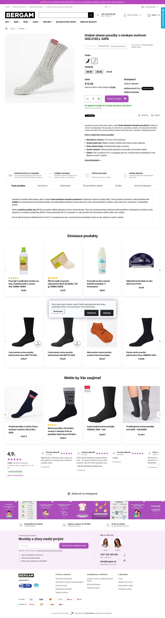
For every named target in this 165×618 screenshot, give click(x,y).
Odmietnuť (91, 313)
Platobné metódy (93, 588)
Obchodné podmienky (64, 579)
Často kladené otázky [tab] (93, 185)
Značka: (136, 47)
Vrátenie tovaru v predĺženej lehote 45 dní (100, 580)
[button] (160, 270)
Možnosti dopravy (93, 584)
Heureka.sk (46, 467)
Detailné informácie (92, 160)
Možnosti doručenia (131, 92)
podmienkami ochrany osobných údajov (49, 551)
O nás (7, 7)
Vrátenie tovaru (61, 586)
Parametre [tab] (43, 185)
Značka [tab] (118, 185)
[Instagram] (124, 560)
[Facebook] (124, 555)
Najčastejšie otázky (36, 7)
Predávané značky (125, 589)
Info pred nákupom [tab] (142, 185)
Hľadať (91, 15)
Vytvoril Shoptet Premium (60, 613)
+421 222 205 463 (109, 554)
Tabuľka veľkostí (62, 593)
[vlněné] (94, 61)
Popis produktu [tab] (18, 185)
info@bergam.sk (108, 561)
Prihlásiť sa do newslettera (74, 545)
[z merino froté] (88, 61)
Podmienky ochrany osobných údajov (69, 582)
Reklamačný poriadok (64, 589)
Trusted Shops (153, 467)
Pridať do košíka (114, 99)
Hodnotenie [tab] (65, 185)
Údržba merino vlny (19, 7)
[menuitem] (8, 22)
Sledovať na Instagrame (84, 493)
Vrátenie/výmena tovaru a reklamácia (59, 7)
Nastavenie (58, 311)
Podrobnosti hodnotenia (117, 46)
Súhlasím (107, 313)
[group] (23, 414)
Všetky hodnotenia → (16, 475)
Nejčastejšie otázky (125, 586)
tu (94, 307)
